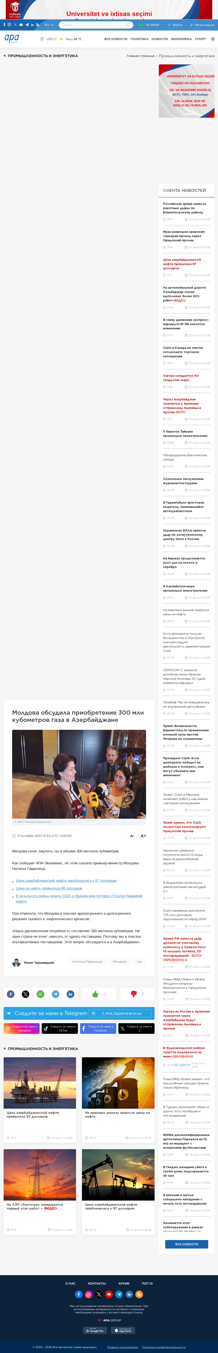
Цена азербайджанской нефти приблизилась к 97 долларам (66, 881)
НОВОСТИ (160, 39)
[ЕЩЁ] (212, 39)
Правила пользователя (122, 1347)
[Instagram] (9, 25)
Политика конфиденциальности (164, 1347)
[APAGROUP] (109, 1320)
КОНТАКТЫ (97, 1283)
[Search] (127, 25)
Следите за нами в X (139, 1028)
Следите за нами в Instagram (24, 1028)
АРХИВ (123, 1283)
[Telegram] (27, 25)
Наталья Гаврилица (87, 961)
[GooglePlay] (95, 1331)
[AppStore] (123, 1331)
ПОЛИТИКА (140, 39)
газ (139, 961)
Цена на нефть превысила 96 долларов (49, 888)
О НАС (70, 1283)
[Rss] (37, 25)
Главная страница (140, 56)
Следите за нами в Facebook (100, 1028)
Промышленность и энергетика (187, 56)
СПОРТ (200, 39)
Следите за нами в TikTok (63, 1028)
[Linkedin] (32, 25)
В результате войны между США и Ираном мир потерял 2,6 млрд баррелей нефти (79, 899)
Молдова (119, 961)
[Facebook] (4, 25)
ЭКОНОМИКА (181, 39)
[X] (15, 25)
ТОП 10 (147, 1283)
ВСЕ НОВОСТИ (115, 39)
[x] (99, 1295)
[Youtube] (21, 25)
